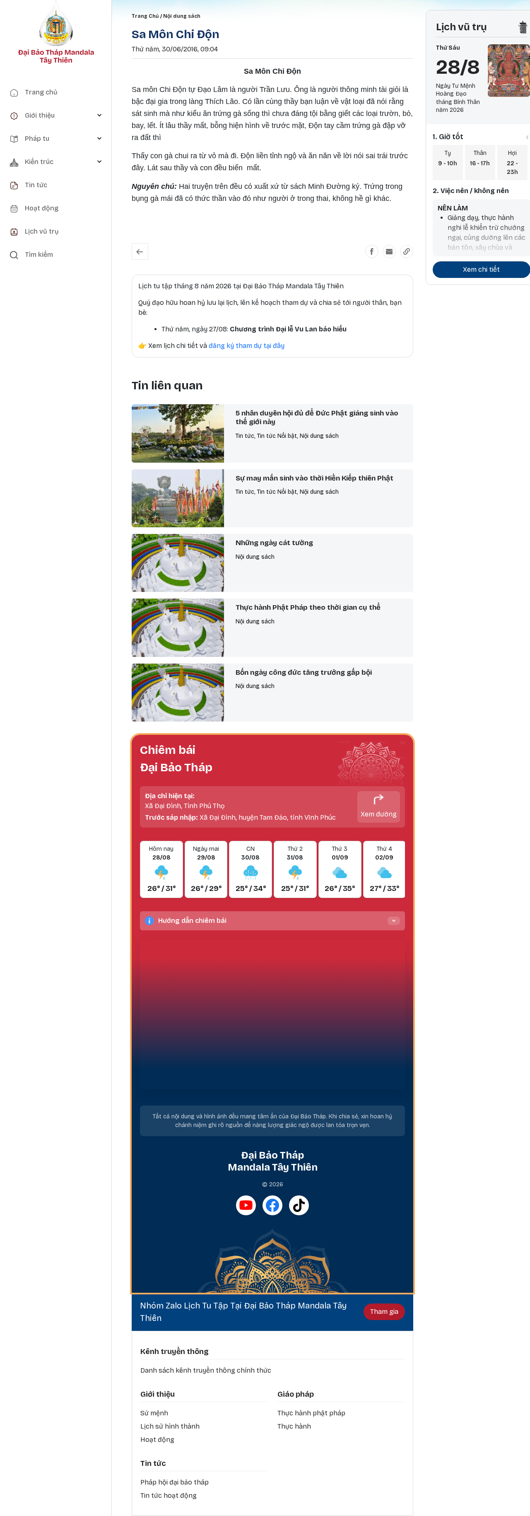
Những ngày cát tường (274, 542)
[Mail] (389, 251)
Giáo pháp (295, 1394)
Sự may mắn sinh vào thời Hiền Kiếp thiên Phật (314, 478)
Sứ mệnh (154, 1413)
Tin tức (153, 1463)
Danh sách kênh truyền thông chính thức (205, 1370)
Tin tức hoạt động (168, 1495)
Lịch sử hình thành (170, 1426)
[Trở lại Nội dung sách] (140, 251)
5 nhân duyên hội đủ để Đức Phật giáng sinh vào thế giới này (317, 417)
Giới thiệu (157, 1394)
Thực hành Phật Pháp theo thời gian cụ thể (308, 607)
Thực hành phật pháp (311, 1413)
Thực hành (294, 1426)
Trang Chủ (145, 16)
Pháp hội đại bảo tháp (174, 1482)
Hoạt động (157, 1440)
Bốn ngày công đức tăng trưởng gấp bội (304, 672)
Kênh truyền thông (174, 1351)
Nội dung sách (181, 16)
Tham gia (384, 1312)
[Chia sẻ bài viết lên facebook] (371, 251)
